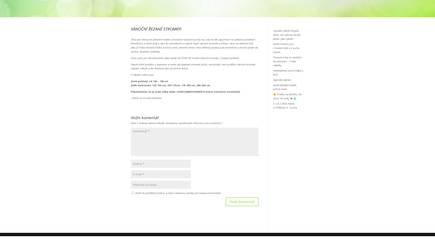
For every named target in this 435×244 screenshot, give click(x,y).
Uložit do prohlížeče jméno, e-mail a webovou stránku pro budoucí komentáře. (178, 193)
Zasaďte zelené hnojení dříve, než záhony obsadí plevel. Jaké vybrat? (286, 34)
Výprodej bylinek (282, 80)
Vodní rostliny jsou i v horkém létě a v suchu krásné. (286, 48)
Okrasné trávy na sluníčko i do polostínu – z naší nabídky (287, 61)
